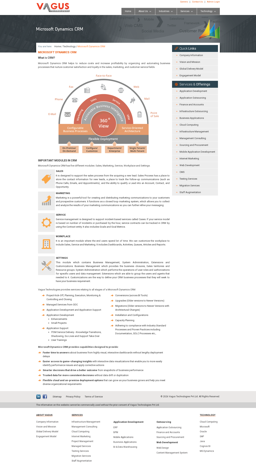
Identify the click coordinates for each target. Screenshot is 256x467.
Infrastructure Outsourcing (194, 111)
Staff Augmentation (190, 192)
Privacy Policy (73, 396)
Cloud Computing (189, 124)
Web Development (190, 165)
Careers (184, 2)
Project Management (82, 441)
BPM (115, 432)
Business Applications (192, 118)
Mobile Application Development (197, 151)
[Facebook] (46, 397)
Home (57, 46)
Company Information (191, 55)
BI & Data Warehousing (125, 447)
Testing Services (188, 178)
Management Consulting (193, 138)
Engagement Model (190, 75)
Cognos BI (205, 446)
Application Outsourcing (193, 97)
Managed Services (81, 446)
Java (202, 441)
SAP (202, 436)
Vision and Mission (190, 62)
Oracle (203, 431)
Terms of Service (94, 396)
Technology (69, 46)
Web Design (162, 448)
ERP (115, 427)
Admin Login (213, 2)
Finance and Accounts (192, 104)
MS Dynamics (207, 451)
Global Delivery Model (191, 68)
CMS (182, 172)
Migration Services (190, 185)
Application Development (193, 91)
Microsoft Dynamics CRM (91, 46)
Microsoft (205, 426)
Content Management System (172, 452)
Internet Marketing (189, 158)
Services (77, 415)
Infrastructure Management (194, 131)
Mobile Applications (123, 437)
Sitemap (57, 396)
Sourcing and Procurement (194, 145)
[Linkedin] (39, 397)
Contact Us (197, 2)
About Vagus (44, 415)
